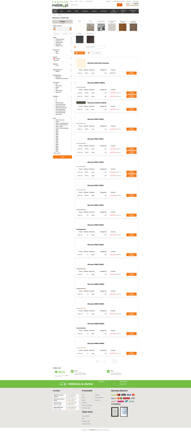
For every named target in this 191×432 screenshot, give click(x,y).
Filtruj (62, 157)
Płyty (61, 11)
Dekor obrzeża (59, 85)
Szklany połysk (59, 114)
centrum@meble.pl (70, 396)
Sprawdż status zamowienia (118, 1)
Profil (83, 418)
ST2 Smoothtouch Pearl (61, 111)
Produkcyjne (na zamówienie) (62, 78)
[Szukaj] (119, 4)
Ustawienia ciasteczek (86, 423)
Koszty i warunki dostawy (87, 405)
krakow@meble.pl (70, 404)
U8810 (57, 142)
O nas (71, 1)
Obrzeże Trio (58, 92)
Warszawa (123, 381)
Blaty (76, 11)
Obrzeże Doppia (59, 90)
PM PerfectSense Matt (60, 106)
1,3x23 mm (58, 58)
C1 (56, 99)
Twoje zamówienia (86, 416)
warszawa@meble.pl (71, 408)
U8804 (57, 136)
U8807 (57, 141)
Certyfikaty (116, 404)
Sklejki (69, 11)
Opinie (83, 397)
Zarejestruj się (136, 1)
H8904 (57, 151)
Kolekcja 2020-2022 (60, 39)
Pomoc (76, 1)
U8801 (57, 131)
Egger (57, 51)
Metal (57, 89)
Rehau (57, 53)
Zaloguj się (129, 1)
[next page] (114, 361)
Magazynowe (58, 76)
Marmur (57, 87)
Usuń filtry (81, 53)
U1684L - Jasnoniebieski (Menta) (62, 123)
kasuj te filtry (56, 60)
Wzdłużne (58, 71)
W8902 (57, 147)
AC (56, 97)
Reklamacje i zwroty (86, 408)
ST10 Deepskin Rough (60, 109)
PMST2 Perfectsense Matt (61, 107)
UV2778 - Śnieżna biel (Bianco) (62, 128)
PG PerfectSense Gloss (61, 104)
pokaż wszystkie (57, 153)
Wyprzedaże (58, 44)
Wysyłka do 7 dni (59, 45)
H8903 (57, 149)
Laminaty (85, 11)
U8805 (57, 138)
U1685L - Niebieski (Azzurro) (62, 124)
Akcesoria (103, 11)
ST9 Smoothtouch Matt (60, 112)
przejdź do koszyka (134, 5)
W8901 (57, 144)
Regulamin (97, 394)
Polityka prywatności (99, 397)
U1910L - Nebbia (59, 126)
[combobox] (95, 46)
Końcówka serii (59, 40)
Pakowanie (84, 402)
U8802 (57, 133)
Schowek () (108, 1)
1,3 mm (57, 65)
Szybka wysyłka (59, 42)
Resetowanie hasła (86, 421)
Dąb (56, 84)
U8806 (57, 139)
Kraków (101, 381)
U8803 (57, 134)
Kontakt (80, 1)
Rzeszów (123, 384)
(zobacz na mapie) (57, 404)
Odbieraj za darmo (80, 383)
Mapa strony (97, 400)
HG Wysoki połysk (59, 102)
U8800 (57, 129)
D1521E (57, 121)
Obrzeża (94, 11)
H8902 (57, 146)
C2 (56, 101)
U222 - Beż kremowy (60, 120)
